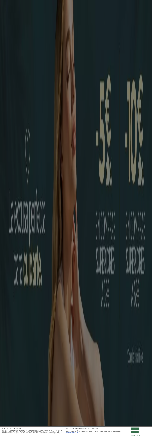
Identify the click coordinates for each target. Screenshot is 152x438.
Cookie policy (12, 436)
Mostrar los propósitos (135, 435)
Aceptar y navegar (135, 428)
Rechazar (135, 432)
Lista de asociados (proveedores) (72, 432)
